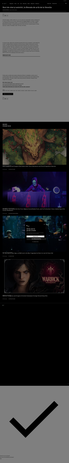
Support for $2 (35, 236)
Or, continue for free (35, 241)
